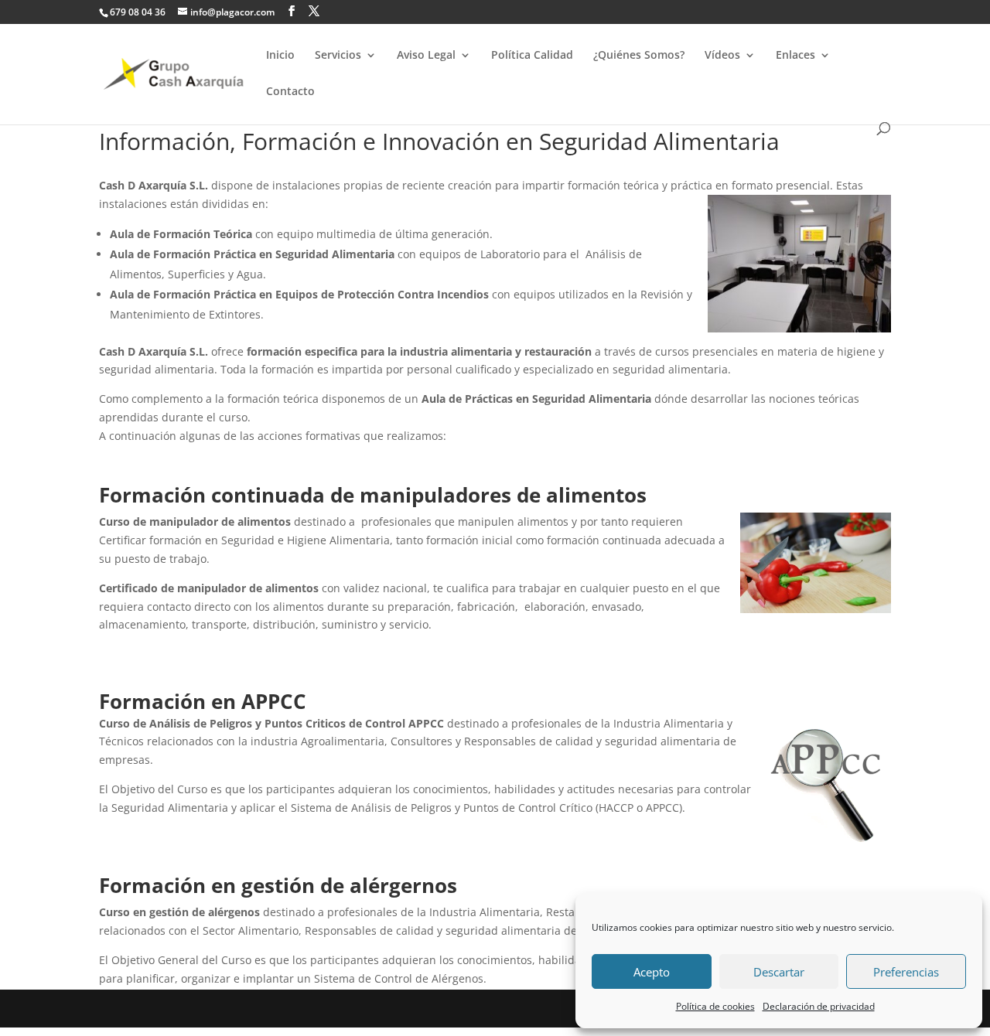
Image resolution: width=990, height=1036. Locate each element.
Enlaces (795, 55)
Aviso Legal (426, 55)
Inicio (280, 55)
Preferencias (906, 972)
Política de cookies (715, 1006)
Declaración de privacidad (819, 1006)
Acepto (651, 972)
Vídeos (722, 55)
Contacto (290, 92)
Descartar (778, 972)
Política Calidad (532, 55)
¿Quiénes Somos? (638, 55)
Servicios (338, 55)
